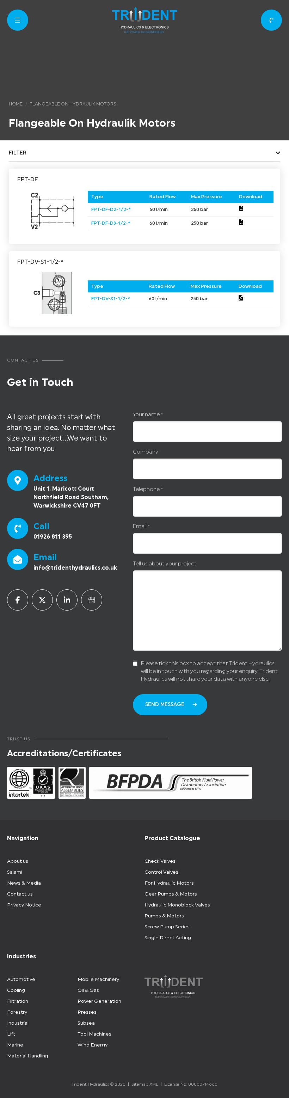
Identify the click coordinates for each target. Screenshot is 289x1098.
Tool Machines (94, 1034)
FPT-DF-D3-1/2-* (110, 223)
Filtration (17, 1001)
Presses (87, 1012)
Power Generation (99, 1001)
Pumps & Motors (164, 916)
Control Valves (161, 872)
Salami (14, 872)
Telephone (148, 489)
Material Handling (27, 1056)
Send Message (164, 704)
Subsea (86, 1023)
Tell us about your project (165, 563)
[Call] (17, 528)
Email (45, 557)
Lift (11, 1034)
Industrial (18, 1023)
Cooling (16, 990)
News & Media (24, 883)
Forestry (17, 1012)
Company (145, 452)
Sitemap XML (144, 1084)
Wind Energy (92, 1045)
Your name (148, 414)
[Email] (17, 559)
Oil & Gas (88, 990)
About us (17, 861)
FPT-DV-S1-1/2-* (110, 298)
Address (50, 478)
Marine (15, 1045)
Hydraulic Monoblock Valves (177, 905)
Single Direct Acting (167, 937)
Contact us (20, 894)
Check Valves (160, 861)
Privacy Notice (24, 905)
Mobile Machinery (98, 979)
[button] (17, 20)
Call (41, 526)
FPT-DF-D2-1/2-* (110, 209)
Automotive (21, 979)
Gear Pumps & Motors (170, 894)
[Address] (17, 480)
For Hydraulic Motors (169, 883)
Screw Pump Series (167, 926)
